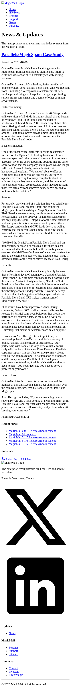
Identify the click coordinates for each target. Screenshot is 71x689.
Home (12, 9)
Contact (13, 668)
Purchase (14, 25)
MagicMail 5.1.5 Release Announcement (32, 443)
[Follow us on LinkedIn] (35, 619)
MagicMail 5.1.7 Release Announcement (32, 437)
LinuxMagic (16, 674)
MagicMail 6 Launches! (22, 434)
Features (13, 15)
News (12, 633)
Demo (12, 22)
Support (13, 19)
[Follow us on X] (35, 550)
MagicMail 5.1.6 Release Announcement (32, 440)
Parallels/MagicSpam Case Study (32, 54)
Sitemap (13, 654)
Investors (14, 671)
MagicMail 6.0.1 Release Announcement (32, 430)
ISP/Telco (14, 12)
